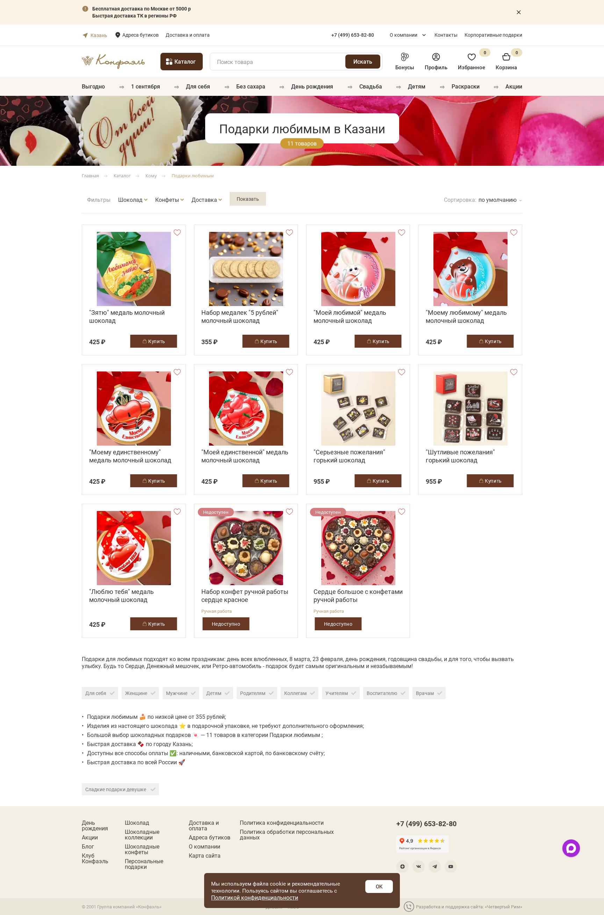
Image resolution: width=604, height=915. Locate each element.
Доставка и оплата (188, 34)
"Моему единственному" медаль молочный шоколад (130, 456)
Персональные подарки (144, 864)
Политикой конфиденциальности (254, 897)
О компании (403, 34)
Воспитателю (382, 693)
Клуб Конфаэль (95, 858)
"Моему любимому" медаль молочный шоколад (466, 316)
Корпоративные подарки (493, 34)
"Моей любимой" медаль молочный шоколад (350, 316)
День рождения (312, 86)
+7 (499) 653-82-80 (426, 823)
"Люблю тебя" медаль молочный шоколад (121, 596)
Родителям (252, 693)
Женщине (136, 693)
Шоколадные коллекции (142, 834)
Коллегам (295, 693)
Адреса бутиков (140, 34)
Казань (99, 35)
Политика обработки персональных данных (287, 834)
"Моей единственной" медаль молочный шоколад (244, 456)
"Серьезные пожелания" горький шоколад (349, 456)
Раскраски (466, 86)
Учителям (336, 693)
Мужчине (176, 693)
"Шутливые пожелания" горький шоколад (460, 456)
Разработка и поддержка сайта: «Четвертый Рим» (469, 906)
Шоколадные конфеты (142, 849)
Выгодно (93, 86)
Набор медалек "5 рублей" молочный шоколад (239, 316)
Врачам (425, 693)
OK (379, 886)
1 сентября (145, 86)
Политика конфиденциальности (282, 822)
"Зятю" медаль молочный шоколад (127, 316)
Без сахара (250, 86)
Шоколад (137, 822)
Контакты (446, 34)
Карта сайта (205, 855)
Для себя (198, 86)
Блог (88, 846)
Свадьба (370, 86)
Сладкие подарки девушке (116, 789)
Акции (513, 86)
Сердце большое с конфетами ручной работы (358, 596)
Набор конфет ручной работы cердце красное (244, 596)
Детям (416, 86)
